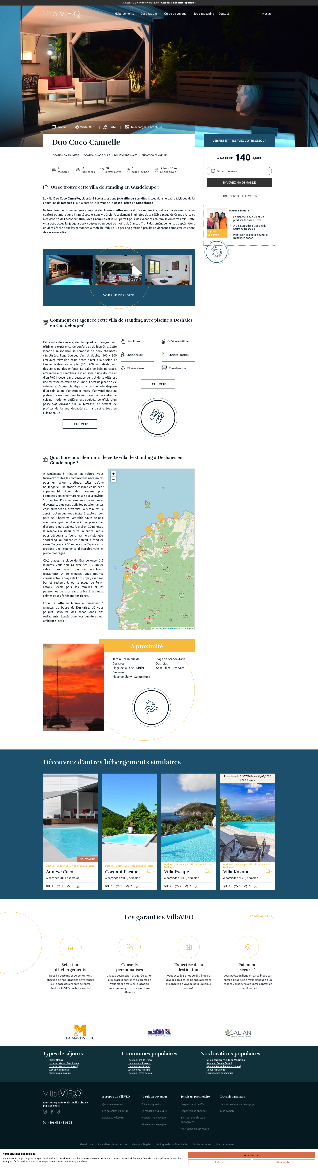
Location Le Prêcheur (139, 1066)
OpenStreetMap (173, 628)
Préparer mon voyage (154, 1117)
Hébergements (124, 13)
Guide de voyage (175, 13)
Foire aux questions (153, 1104)
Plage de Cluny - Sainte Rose (131, 676)
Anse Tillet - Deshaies (170, 667)
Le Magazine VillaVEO (154, 1111)
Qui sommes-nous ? (113, 1104)
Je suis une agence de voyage (237, 1104)
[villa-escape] (188, 832)
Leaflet (157, 628)
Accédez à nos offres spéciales (178, 2)
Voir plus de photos (119, 295)
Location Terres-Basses (140, 1073)
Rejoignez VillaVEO (113, 1117)
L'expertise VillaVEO (192, 1104)
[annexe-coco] (70, 832)
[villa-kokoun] (247, 832)
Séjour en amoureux (59, 1073)
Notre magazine (203, 13)
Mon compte (227, 1111)
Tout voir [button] (80, 424)
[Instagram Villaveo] (45, 1112)
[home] (62, 13)
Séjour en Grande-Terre (218, 1063)
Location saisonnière (65, 155)
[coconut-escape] (129, 832)
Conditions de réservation (239, 196)
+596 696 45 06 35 (60, 1122)
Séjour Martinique (215, 1070)
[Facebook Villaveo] (52, 1112)
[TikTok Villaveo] (59, 1112)
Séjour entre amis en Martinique (223, 1066)
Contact (223, 13)
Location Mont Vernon (139, 1063)
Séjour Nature (56, 1060)
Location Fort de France (140, 1060)
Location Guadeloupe (96, 155)
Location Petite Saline (139, 1070)
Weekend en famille (59, 1070)
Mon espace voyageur (154, 1124)
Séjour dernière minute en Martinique (225, 1060)
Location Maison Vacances (63, 1066)
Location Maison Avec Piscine (64, 1063)
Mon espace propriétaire (195, 1128)
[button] (127, 576)
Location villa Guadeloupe (219, 1073)
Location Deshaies (125, 155)
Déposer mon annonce (194, 1111)
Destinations (149, 13)
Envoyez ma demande (239, 182)
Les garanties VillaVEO (115, 1111)
